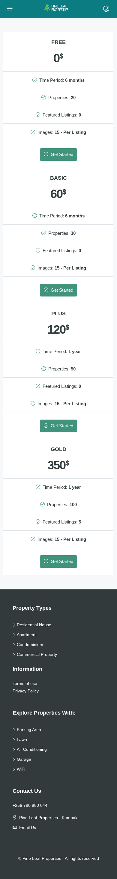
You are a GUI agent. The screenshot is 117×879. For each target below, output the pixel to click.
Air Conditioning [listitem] (32, 749)
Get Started (61, 154)
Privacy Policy (26, 691)
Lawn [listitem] (22, 739)
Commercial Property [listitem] (37, 654)
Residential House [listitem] (34, 624)
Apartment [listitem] (27, 634)
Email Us (27, 827)
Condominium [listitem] (30, 644)
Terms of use (25, 683)
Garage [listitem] (24, 759)
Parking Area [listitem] (29, 729)
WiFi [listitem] (21, 769)
